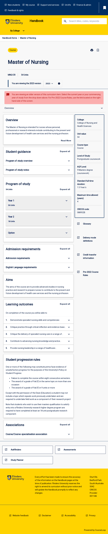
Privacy (92, 515)
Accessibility (70, 515)
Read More (66, 140)
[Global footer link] (16, 478)
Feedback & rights (16, 10)
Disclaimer (46, 515)
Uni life (68, 5)
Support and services (49, 5)
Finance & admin (83, 5)
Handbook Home (9, 38)
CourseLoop (100, 530)
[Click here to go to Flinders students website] (14, 22)
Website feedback (21, 515)
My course (30, 5)
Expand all (65, 151)
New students (14, 5)
